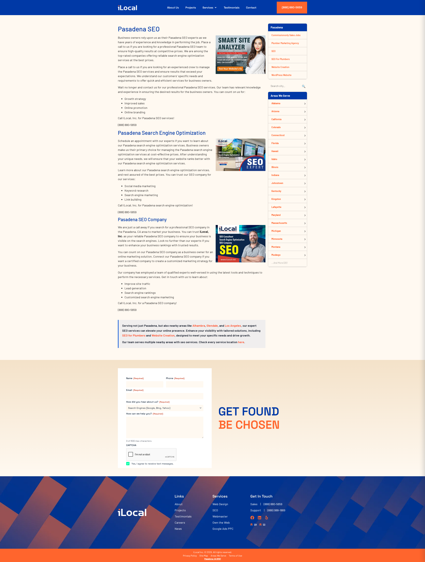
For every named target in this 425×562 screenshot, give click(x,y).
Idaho (274, 159)
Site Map (203, 555)
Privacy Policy (190, 555)
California (276, 119)
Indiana (275, 175)
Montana (275, 246)
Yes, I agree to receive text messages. (152, 463)
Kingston (276, 199)
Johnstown (277, 183)
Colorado (276, 127)
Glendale (212, 325)
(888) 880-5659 (292, 7)
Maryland (276, 215)
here (241, 342)
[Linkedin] (259, 518)
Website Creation (163, 335)
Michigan (276, 230)
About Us (173, 7)
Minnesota (276, 238)
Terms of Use (235, 555)
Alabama (275, 103)
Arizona (275, 111)
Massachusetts (279, 223)
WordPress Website (281, 75)
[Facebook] (252, 518)
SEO (273, 51)
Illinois (274, 167)
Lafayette (276, 207)
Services (208, 7)
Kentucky (276, 191)
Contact (251, 7)
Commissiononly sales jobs (285, 35)
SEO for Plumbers (133, 335)
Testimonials (231, 7)
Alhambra (198, 325)
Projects (190, 7)
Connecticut (278, 135)
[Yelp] (266, 518)
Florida (275, 143)
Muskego (276, 254)
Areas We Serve (218, 555)
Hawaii (274, 151)
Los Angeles (233, 325)
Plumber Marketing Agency (285, 43)
